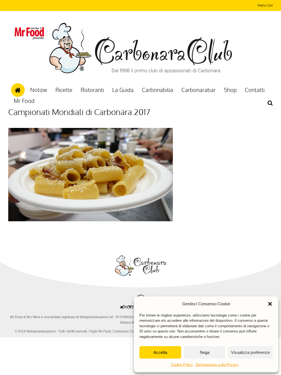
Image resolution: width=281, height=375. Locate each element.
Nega (204, 352)
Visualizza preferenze (250, 352)
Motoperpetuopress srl (96, 317)
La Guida (123, 89)
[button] (270, 304)
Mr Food (24, 100)
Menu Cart (265, 5)
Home (18, 90)
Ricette (63, 89)
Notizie (38, 89)
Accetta (160, 352)
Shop (230, 89)
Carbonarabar (198, 89)
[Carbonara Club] (140, 72)
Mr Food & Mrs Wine (25, 317)
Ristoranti (92, 89)
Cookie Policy (182, 365)
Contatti (255, 89)
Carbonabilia (157, 89)
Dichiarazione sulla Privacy (217, 365)
